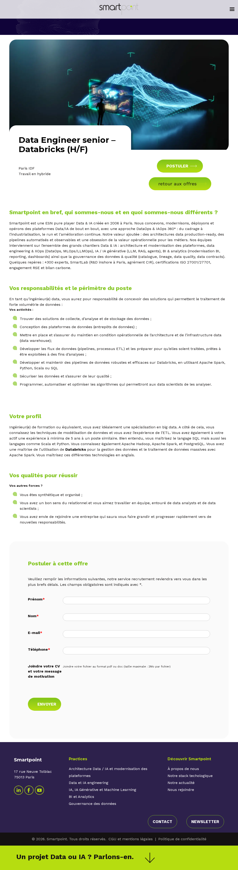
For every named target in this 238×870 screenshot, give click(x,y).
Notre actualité (181, 782)
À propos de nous (183, 769)
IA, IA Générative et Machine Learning (102, 789)
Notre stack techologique (190, 775)
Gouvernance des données (92, 803)
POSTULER (177, 166)
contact (162, 821)
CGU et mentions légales (131, 839)
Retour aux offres (177, 184)
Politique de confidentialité (182, 839)
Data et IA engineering (88, 782)
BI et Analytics (81, 796)
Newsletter (205, 821)
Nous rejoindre (181, 789)
